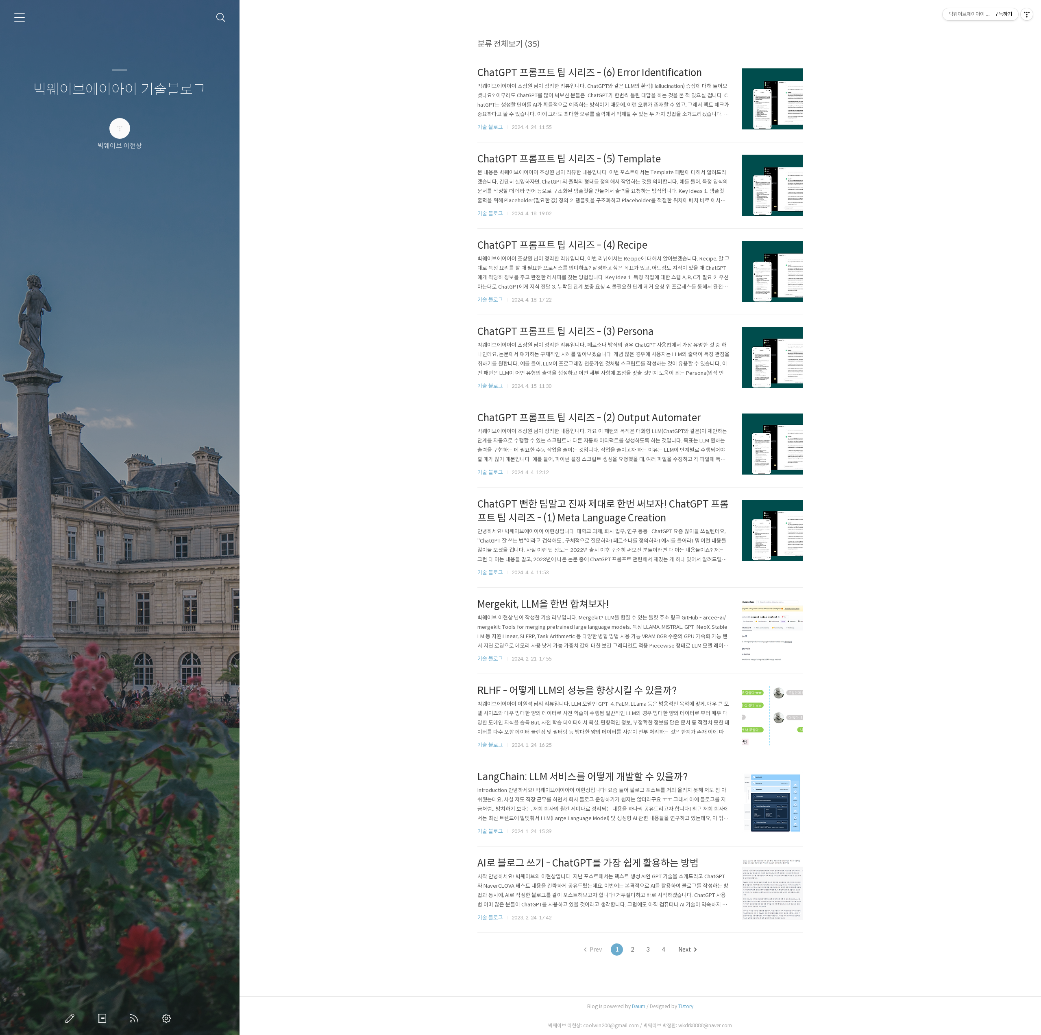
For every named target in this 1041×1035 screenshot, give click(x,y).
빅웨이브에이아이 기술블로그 (119, 89)
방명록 (103, 1018)
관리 (168, 1018)
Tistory (685, 1006)
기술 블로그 (490, 127)
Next (684, 949)
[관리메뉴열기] (1027, 14)
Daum (638, 1006)
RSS (136, 1018)
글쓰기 (71, 1018)
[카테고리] (19, 17)
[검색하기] (221, 17)
